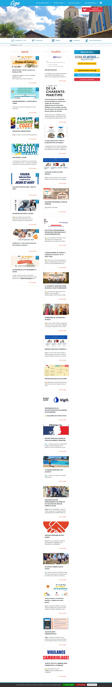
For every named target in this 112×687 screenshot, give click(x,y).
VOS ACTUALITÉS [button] (74, 3)
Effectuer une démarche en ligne (87, 63)
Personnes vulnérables (87, 79)
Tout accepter (69, 685)
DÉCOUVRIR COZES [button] (42, 3)
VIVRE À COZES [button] (59, 3)
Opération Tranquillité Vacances (87, 75)
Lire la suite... (33, 83)
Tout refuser (81, 685)
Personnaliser (92, 685)
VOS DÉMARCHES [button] (90, 3)
